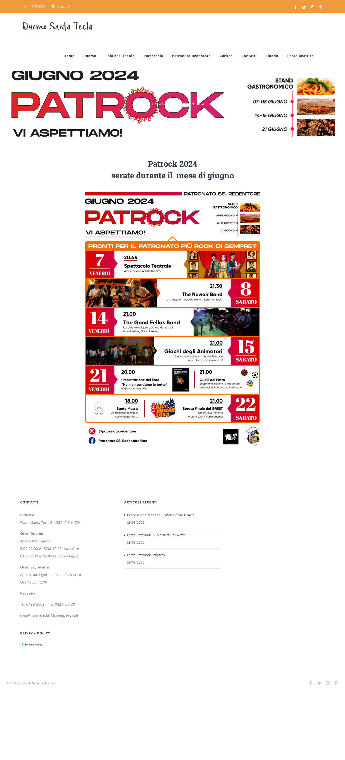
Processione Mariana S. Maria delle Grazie (160, 515)
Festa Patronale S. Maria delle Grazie (156, 535)
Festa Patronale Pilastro (146, 555)
